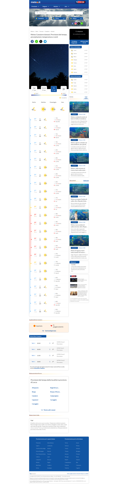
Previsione (74, 196)
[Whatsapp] (36, 41)
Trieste (66, 451)
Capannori (35, 400)
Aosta (77, 443)
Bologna (78, 451)
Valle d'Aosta (50, 443)
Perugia (67, 456)
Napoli (66, 459)
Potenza (67, 465)
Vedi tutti (86, 180)
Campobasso (68, 462)
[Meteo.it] (36, 2)
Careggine (53, 400)
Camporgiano (54, 396)
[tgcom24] (80, 2)
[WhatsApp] (82, 23)
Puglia (48, 462)
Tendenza (74, 114)
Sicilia (37, 468)
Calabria (49, 465)
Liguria (37, 445)
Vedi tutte (86, 97)
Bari (77, 462)
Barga (34, 392)
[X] (78, 23)
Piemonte (38, 443)
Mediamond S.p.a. (39, 481)
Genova (67, 445)
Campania (38, 459)
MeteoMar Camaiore (39, 368)
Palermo (67, 468)
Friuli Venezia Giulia (40, 454)
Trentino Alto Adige (40, 448)
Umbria (38, 456)
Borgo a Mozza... (55, 392)
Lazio (48, 456)
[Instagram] (75, 23)
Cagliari (78, 468)
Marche (49, 451)
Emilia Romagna (40, 451)
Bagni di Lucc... (54, 388)
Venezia (78, 448)
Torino (66, 443)
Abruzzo (49, 459)
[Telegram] (45, 41)
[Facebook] (72, 23)
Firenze (78, 454)
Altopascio (35, 388)
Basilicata (38, 465)
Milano (77, 445)
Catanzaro (78, 465)
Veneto (49, 448)
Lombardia (49, 445)
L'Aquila (78, 459)
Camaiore (35, 396)
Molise (37, 462)
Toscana (49, 454)
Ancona (66, 454)
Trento (66, 448)
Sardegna (49, 468)
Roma (77, 456)
